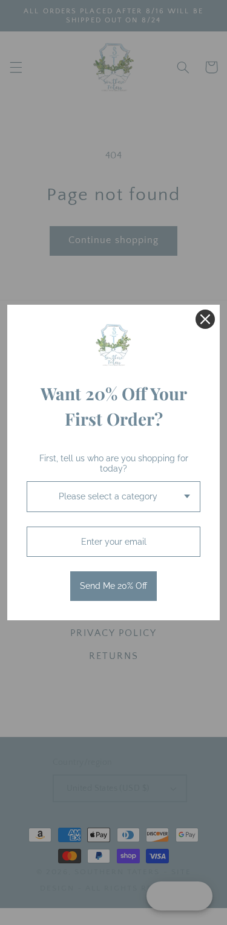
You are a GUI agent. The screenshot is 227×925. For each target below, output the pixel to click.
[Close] (205, 319)
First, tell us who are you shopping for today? (113, 463)
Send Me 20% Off (113, 586)
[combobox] (113, 496)
